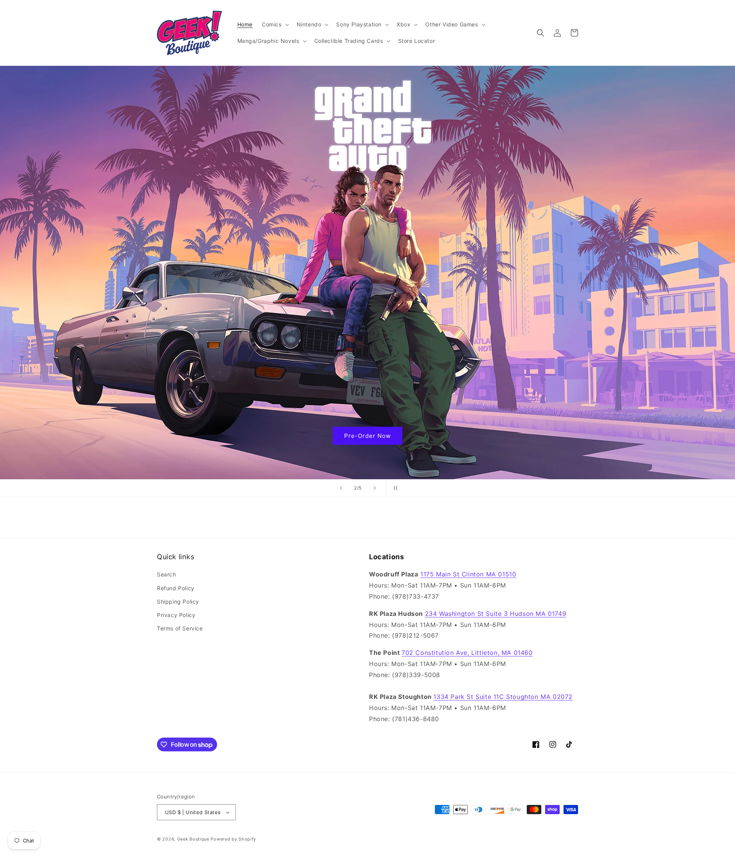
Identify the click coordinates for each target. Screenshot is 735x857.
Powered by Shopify (233, 839)
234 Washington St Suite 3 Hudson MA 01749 (496, 613)
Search (166, 574)
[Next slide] (374, 488)
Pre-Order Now (367, 435)
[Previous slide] (341, 488)
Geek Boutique (193, 839)
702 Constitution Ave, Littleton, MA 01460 (467, 652)
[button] (274, 24)
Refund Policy (175, 588)
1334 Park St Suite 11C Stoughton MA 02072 (503, 696)
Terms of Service (180, 628)
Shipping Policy (178, 601)
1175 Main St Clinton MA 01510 (468, 574)
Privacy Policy (176, 615)
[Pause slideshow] (393, 488)
